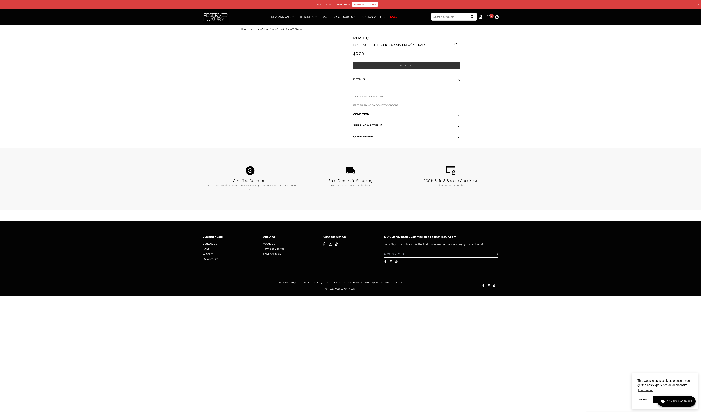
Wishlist (208, 253)
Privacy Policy (272, 253)
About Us (269, 243)
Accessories (343, 16)
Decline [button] (642, 399)
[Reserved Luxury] (216, 17)
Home (244, 29)
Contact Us (210, 243)
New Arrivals (281, 16)
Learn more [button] (645, 390)
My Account (210, 259)
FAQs (206, 248)
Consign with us (373, 16)
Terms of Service (273, 248)
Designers (306, 16)
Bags (325, 16)
